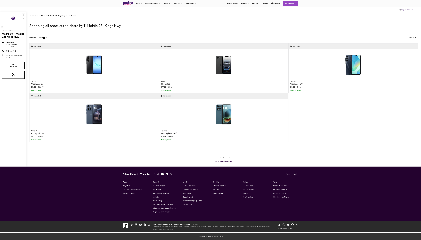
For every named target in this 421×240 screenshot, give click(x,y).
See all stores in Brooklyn (223, 161)
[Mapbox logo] (2, 27)
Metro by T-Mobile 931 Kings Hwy (53, 16)
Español (410, 10)
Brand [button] (41, 37)
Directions (13, 67)
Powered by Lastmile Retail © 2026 (211, 236)
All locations (33, 16)
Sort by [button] (412, 37)
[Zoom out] (23, 18)
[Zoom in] (23, 15)
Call (13, 76)
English (403, 10)
